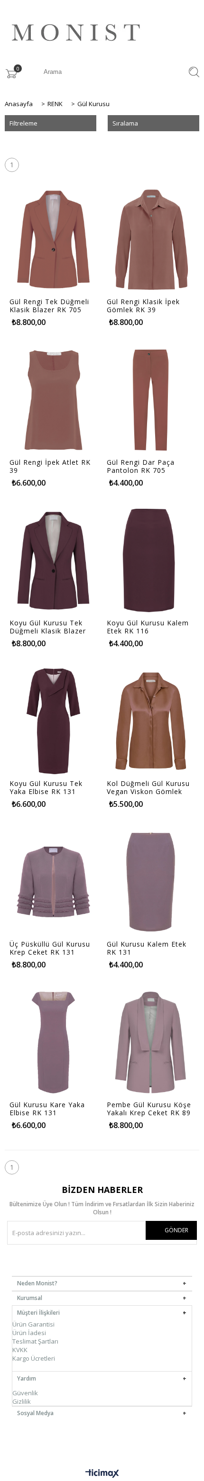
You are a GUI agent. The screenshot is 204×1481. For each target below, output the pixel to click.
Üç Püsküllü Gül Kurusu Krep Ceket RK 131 (49, 948)
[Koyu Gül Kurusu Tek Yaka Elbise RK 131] (53, 721)
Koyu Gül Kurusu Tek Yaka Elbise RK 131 (46, 787)
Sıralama (125, 123)
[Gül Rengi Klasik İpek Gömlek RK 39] (151, 239)
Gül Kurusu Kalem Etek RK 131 (146, 948)
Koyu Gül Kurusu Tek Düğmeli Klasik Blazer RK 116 (47, 627)
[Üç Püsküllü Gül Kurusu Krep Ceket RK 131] (53, 882)
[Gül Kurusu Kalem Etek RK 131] (151, 882)
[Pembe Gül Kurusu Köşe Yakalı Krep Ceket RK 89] (151, 1042)
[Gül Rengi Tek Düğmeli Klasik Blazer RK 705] (53, 239)
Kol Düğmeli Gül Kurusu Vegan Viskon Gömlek (148, 787)
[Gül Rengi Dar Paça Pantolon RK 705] (151, 400)
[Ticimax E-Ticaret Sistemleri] (102, 1474)
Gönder (176, 1230)
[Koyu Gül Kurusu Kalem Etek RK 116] (151, 560)
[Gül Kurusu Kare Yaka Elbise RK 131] (53, 1042)
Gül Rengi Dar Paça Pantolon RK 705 (141, 466)
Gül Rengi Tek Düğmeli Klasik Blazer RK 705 (49, 306)
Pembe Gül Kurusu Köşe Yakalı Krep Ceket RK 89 (149, 1109)
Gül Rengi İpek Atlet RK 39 (50, 466)
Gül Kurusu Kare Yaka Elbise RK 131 (47, 1109)
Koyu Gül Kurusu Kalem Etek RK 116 (148, 627)
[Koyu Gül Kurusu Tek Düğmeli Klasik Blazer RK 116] (53, 560)
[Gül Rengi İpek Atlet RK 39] (53, 400)
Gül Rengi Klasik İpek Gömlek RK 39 (143, 306)
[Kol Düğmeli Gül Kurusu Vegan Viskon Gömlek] (151, 721)
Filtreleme (23, 123)
